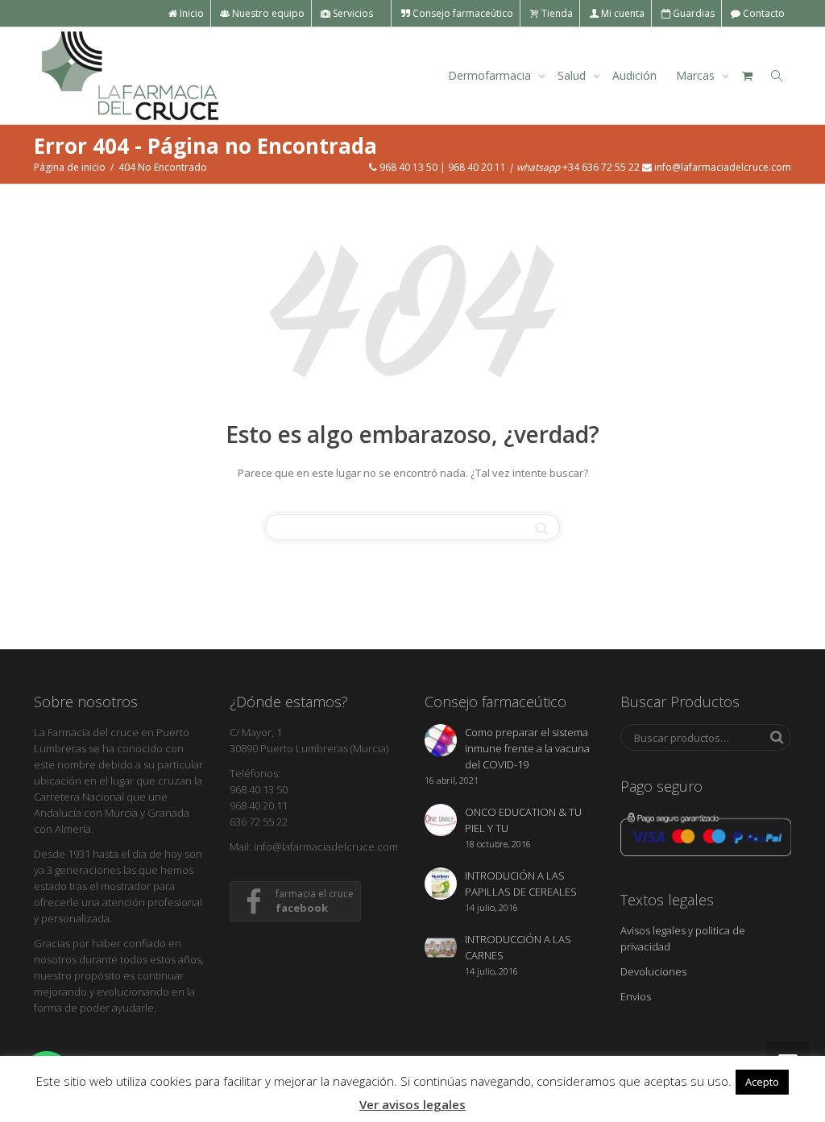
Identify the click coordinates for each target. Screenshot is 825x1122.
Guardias (692, 13)
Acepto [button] (762, 1081)
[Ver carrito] (746, 75)
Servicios (352, 13)
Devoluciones (653, 971)
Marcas (697, 75)
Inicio (190, 13)
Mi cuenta (622, 13)
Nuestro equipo (267, 13)
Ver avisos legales (412, 1104)
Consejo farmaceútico (461, 13)
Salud (573, 75)
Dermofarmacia (491, 75)
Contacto (762, 13)
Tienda (556, 13)
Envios (635, 996)
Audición (634, 75)
